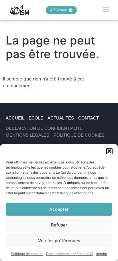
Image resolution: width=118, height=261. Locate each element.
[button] (109, 151)
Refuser (59, 225)
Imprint (101, 254)
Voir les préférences (59, 240)
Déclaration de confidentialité (69, 254)
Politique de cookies (27, 254)
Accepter (59, 209)
